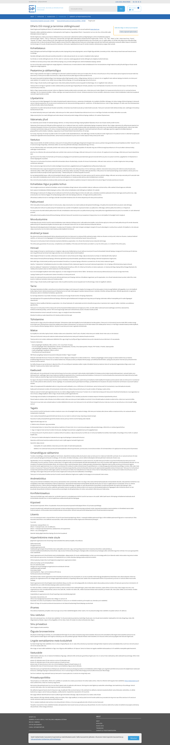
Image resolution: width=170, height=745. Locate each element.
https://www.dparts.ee (131, 681)
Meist (32, 16)
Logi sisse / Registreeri (122, 2)
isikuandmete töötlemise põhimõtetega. (46, 739)
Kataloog (40, 16)
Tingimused (99, 728)
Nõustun (133, 738)
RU (134, 2)
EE (138, 2)
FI (140, 2)
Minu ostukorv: (134, 9)
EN (136, 2)
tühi (133, 9)
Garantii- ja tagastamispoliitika (80, 16)
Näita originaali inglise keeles (128, 32)
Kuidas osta (51, 16)
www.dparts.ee (94, 29)
